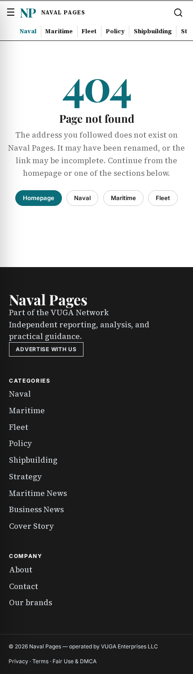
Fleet (89, 31)
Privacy (18, 661)
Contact (23, 586)
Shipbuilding (153, 31)
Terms (40, 661)
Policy (115, 31)
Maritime (59, 31)
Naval (28, 31)
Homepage (38, 197)
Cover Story (31, 526)
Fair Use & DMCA (74, 661)
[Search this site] (178, 12)
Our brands (30, 602)
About (20, 569)
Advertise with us (46, 349)
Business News (36, 509)
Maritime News (38, 493)
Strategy (25, 476)
